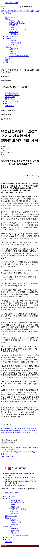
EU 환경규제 (10, 97)
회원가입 (8, 542)
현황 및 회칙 (14, 531)
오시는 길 (13, 533)
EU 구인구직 (14, 524)
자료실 (7, 498)
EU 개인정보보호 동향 (13, 101)
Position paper (10, 496)
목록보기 (4, 454)
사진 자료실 (9, 106)
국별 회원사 (13, 520)
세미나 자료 (9, 103)
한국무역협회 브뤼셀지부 (19, 535)
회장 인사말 (13, 529)
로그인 (7, 539)
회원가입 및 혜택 (11, 3)
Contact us (8, 537)
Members (8, 518)
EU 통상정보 (10, 99)
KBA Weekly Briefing (12, 95)
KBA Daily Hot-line (12, 93)
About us (8, 527)
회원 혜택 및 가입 (16, 522)
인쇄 (3, 445)
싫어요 (12, 442)
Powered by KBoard (8, 456)
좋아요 (4, 442)
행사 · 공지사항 (11, 516)
